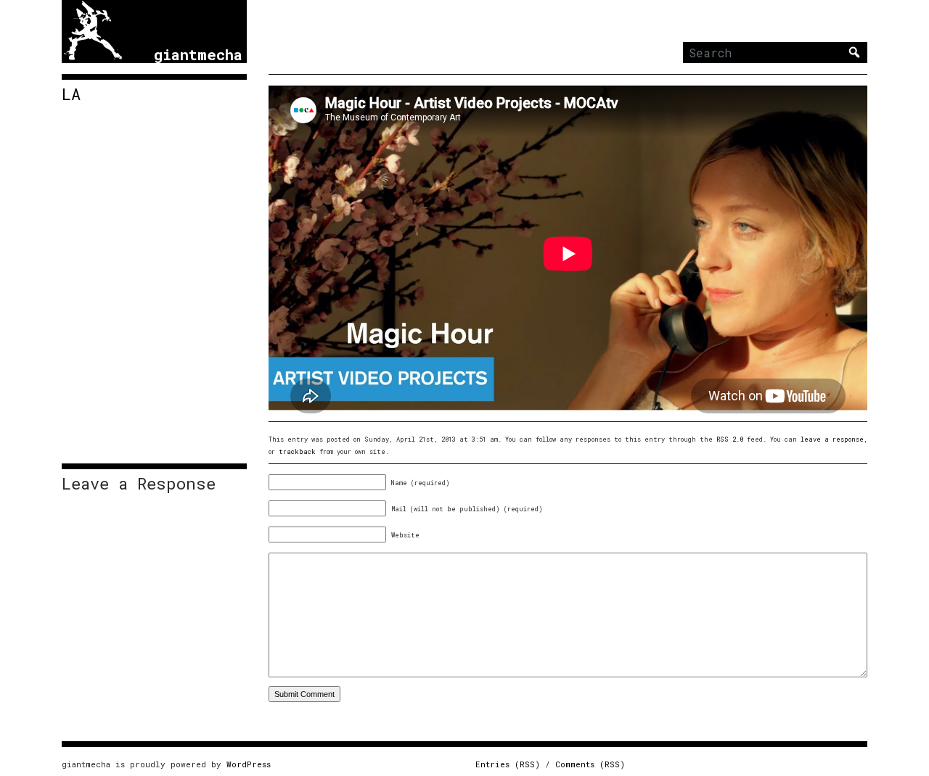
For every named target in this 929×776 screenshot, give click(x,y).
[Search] (854, 52)
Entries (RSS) (507, 764)
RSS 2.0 (729, 439)
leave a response (832, 439)
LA (71, 94)
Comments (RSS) (590, 764)
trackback (297, 451)
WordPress (248, 764)
